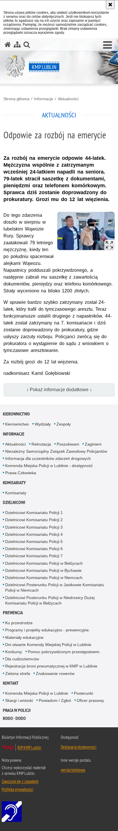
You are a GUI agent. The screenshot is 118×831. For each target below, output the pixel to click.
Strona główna (16, 99)
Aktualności (68, 99)
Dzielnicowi (14, 502)
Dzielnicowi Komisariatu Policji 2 (34, 519)
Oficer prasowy (90, 700)
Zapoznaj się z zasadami (20, 781)
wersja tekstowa (73, 770)
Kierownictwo (16, 414)
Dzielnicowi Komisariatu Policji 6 (34, 548)
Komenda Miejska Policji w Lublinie (36, 693)
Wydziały (43, 424)
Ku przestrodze (19, 623)
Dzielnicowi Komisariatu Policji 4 (34, 534)
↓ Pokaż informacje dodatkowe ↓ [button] (59, 389)
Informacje (43, 99)
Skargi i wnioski (19, 700)
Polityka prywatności (17, 789)
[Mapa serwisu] (17, 44)
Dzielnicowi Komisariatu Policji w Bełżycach (44, 563)
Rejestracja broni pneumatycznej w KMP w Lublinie (51, 666)
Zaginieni (93, 444)
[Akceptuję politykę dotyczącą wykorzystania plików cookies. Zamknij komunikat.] (110, 4)
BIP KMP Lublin (29, 747)
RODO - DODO (14, 718)
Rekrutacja (41, 444)
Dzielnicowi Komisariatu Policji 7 (34, 556)
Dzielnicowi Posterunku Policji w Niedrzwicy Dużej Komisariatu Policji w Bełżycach (50, 600)
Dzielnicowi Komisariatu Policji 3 (34, 527)
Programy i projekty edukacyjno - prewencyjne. (47, 630)
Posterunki (83, 693)
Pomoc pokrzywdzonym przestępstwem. (64, 651)
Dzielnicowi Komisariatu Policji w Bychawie (43, 570)
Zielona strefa (17, 673)
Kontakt (11, 683)
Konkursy (13, 651)
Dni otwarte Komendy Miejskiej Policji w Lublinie (48, 644)
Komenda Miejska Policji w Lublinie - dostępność (49, 465)
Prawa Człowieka (20, 472)
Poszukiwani (68, 444)
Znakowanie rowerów (55, 673)
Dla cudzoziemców (22, 659)
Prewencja (13, 613)
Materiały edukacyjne (24, 637)
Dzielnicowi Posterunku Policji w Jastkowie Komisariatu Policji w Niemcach (54, 587)
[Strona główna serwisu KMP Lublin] (8, 44)
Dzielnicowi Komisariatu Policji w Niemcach (43, 577)
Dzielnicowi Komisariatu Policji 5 (34, 541)
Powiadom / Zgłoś (55, 700)
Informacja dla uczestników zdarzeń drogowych (48, 458)
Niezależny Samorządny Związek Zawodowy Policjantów (56, 451)
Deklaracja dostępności (78, 747)
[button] (107, 45)
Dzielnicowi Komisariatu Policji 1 (34, 512)
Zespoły (63, 424)
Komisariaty (14, 483)
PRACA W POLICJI (17, 710)
